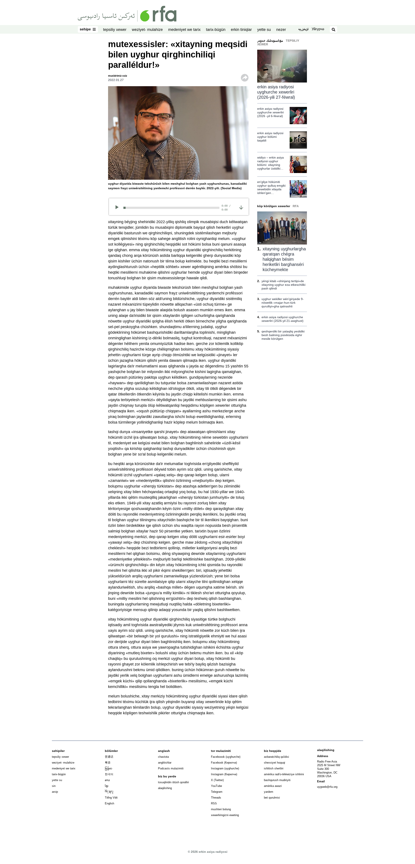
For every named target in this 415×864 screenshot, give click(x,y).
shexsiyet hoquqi (274, 762)
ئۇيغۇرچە (303, 29)
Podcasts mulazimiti (171, 768)
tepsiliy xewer (114, 29)
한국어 (109, 774)
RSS (214, 803)
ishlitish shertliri (273, 768)
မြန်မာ (108, 768)
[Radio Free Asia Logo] (127, 13)
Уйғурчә (318, 29)
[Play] (118, 208)
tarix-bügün (215, 29)
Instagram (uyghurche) (225, 768)
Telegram (216, 791)
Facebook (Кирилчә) (224, 762)
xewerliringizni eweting (225, 815)
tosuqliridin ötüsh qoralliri (173, 782)
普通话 (109, 756)
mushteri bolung (221, 809)
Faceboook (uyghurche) (225, 756)
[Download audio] (241, 207)
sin (54, 786)
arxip (55, 791)
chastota (163, 756)
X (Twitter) (217, 780)
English (109, 803)
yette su (264, 29)
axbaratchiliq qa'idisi (276, 756)
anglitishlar (164, 762)
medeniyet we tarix (184, 29)
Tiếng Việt (111, 797)
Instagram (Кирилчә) (224, 774)
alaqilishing (165, 788)
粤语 (107, 762)
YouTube (216, 786)
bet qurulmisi (272, 797)
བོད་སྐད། (109, 791)
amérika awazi (273, 786)
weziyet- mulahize (147, 29)
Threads (216, 797)
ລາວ (107, 780)
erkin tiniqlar (241, 29)
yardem (268, 791)
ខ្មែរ (106, 786)
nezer (281, 29)
